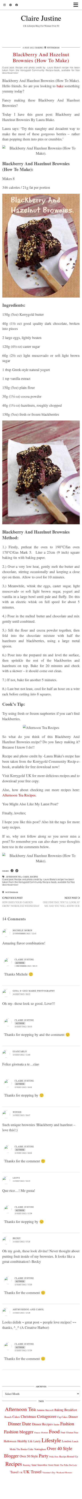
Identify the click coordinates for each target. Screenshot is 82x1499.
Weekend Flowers (64, 1472)
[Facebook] (16, 4)
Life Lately (34, 1441)
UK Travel (32, 1471)
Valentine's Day (48, 1472)
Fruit (63, 1432)
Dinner (73, 1416)
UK (21, 1472)
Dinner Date (19, 1423)
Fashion (67, 1424)
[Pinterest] (10, 4)
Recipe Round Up (68, 1456)
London (66, 1441)
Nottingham (11, 892)
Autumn (40, 1410)
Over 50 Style (29, 1456)
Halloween (10, 1441)
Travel (14, 1472)
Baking (39, 47)
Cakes (26, 876)
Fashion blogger (18, 1432)
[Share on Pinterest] (16, 870)
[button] (76, 5)
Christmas (28, 1416)
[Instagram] (4, 4)
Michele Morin (22, 930)
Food (54, 1431)
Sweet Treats (53, 1465)
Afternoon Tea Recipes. (19, 795)
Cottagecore (46, 1416)
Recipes (34, 876)
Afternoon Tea (14, 876)
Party (43, 1456)
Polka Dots (53, 1456)
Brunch (7, 1417)
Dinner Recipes (42, 1424)
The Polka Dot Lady (68, 1465)
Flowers (44, 1432)
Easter (56, 1424)
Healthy (22, 1441)
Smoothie (42, 1465)
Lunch (75, 1441)
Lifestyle (51, 1440)
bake (60, 85)
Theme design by (41, 1494)
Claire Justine (41, 18)
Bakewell (49, 1410)
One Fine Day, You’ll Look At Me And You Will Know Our (61, 902)
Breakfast (70, 1409)
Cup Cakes (62, 1417)
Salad (33, 1464)
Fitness (37, 1432)
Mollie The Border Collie (21, 1449)
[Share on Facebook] (12, 870)
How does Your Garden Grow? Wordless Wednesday (20, 902)
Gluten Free (72, 1432)
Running (27, 1465)
